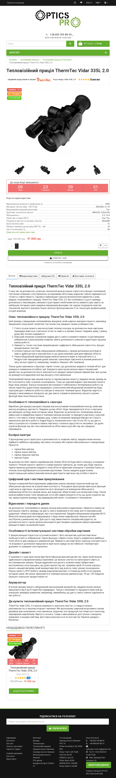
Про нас (9, 743)
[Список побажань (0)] (81, 2)
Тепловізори (38, 743)
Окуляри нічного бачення (43, 752)
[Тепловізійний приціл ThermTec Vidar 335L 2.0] (58, 123)
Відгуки (49, 276)
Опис (13, 276)
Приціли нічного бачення (43, 749)
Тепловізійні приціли (42, 746)
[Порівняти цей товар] (105, 245)
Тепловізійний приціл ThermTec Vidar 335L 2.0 (22, 669)
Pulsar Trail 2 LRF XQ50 (68, 752)
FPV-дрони (37, 760)
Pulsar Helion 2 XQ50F (68, 766)
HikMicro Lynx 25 (66, 758)
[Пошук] (70, 43)
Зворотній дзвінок (98, 765)
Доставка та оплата (84, 276)
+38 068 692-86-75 (96, 743)
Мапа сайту (11, 759)
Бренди (36, 741)
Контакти (10, 741)
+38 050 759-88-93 (96, 741)
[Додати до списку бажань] (100, 245)
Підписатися (59, 728)
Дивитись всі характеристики (20, 232)
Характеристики (29, 276)
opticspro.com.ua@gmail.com (98, 749)
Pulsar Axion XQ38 (66, 760)
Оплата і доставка (14, 746)
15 (28, 678)
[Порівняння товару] (75, 2)
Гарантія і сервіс (13, 749)
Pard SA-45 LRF (65, 755)
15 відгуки (95, 79)
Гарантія (64, 276)
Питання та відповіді (15, 3)
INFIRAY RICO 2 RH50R (68, 763)
